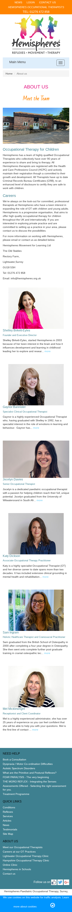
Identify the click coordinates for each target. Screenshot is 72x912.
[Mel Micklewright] (36, 686)
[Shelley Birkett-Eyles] (36, 308)
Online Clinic (10, 864)
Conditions (9, 807)
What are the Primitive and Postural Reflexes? (29, 772)
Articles (7, 820)
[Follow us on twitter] (60, 882)
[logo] (36, 34)
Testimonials (10, 829)
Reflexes (8, 811)
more (47, 351)
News (18, 2)
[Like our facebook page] (54, 882)
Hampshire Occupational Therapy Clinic (26, 860)
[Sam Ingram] (36, 610)
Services (8, 816)
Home (9, 73)
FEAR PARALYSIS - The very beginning (26, 777)
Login (31, 2)
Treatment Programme (16, 794)
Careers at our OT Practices (19, 851)
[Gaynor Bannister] (36, 384)
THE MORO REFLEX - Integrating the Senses (29, 781)
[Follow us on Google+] (66, 882)
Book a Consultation (14, 759)
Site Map (8, 833)
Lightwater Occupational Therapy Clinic (26, 856)
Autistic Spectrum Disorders (19, 768)
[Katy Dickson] (36, 533)
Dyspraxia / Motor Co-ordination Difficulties (28, 763)
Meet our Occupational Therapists (22, 847)
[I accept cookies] (53, 905)
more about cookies (25, 906)
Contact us (47, 2)
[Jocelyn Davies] (36, 459)
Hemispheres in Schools (17, 869)
